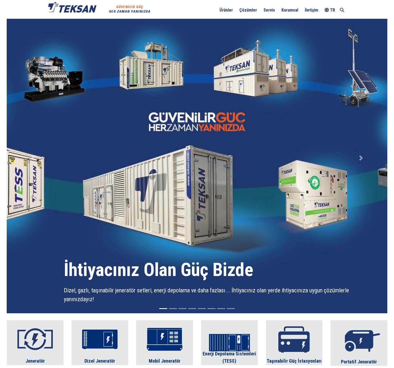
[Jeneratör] (35, 342)
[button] (33, 158)
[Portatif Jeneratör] (358, 342)
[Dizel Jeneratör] (100, 342)
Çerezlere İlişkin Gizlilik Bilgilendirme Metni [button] (186, 7)
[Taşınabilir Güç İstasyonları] (294, 342)
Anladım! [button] (375, 7)
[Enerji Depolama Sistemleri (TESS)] (229, 342)
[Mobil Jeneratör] (164, 342)
